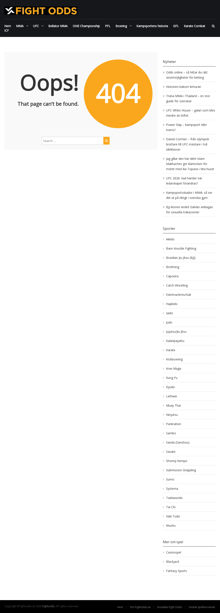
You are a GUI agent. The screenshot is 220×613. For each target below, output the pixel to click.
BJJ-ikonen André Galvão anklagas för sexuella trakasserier (189, 209)
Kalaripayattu (175, 341)
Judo (169, 322)
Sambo (171, 433)
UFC (36, 26)
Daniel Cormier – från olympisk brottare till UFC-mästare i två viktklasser (187, 144)
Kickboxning (174, 359)
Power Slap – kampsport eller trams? (186, 127)
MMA (20, 26)
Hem (7, 26)
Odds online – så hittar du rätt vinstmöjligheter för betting (187, 74)
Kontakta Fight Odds (169, 607)
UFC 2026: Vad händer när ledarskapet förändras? (184, 180)
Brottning (172, 267)
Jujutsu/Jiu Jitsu (176, 331)
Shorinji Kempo (176, 461)
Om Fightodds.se (140, 607)
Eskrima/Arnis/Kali (178, 295)
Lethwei (171, 396)
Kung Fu (171, 378)
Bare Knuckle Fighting (181, 248)
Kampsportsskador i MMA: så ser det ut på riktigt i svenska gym (189, 195)
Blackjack (172, 562)
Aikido (170, 239)
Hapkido (171, 304)
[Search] (106, 141)
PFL (107, 26)
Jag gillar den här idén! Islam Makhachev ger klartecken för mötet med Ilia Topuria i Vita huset (190, 164)
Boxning (121, 26)
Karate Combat (194, 26)
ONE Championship (86, 26)
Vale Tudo (173, 516)
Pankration (173, 424)
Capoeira (172, 276)
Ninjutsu (172, 415)
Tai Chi (171, 507)
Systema (172, 488)
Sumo (170, 479)
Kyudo (170, 387)
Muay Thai (173, 405)
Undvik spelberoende (202, 607)
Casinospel (173, 552)
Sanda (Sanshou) (177, 442)
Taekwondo (174, 498)
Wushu (171, 525)
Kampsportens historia (152, 26)
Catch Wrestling (177, 285)
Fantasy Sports (176, 571)
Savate (171, 452)
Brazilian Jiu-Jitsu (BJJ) (181, 258)
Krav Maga (173, 368)
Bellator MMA (58, 26)
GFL (176, 26)
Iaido (169, 313)
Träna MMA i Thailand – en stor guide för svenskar (188, 98)
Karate (170, 350)
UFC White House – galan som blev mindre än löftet (190, 112)
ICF (6, 30)
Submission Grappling (181, 470)
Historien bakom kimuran (183, 87)
